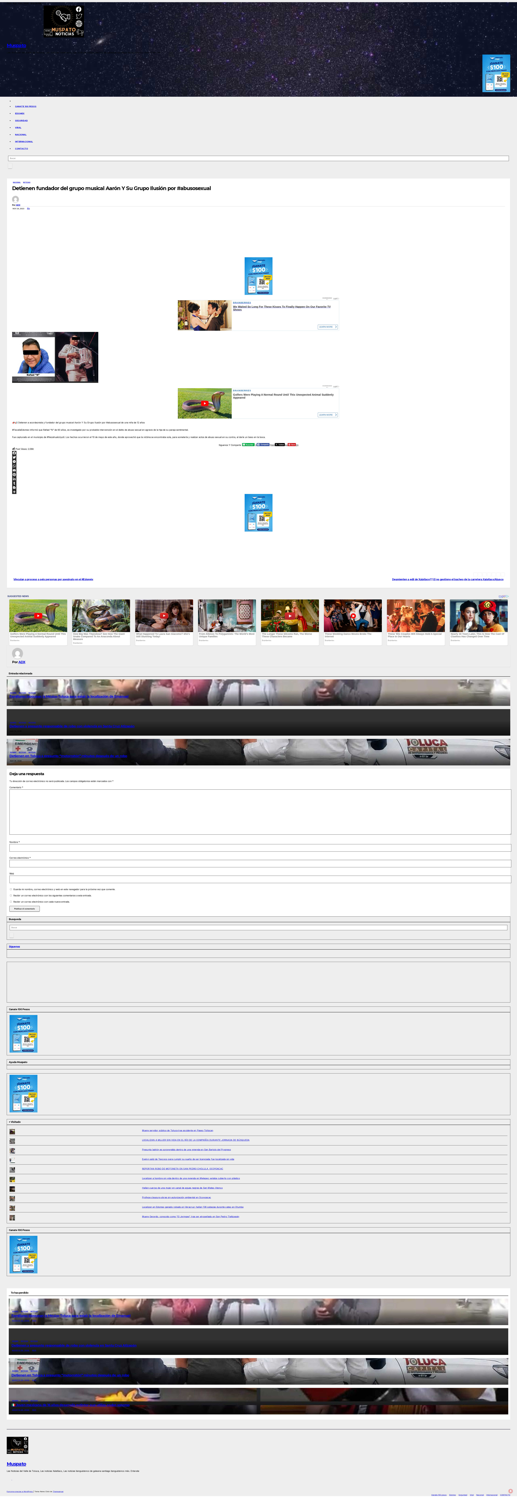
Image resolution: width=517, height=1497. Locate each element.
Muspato (16, 45)
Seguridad (21, 120)
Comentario (16, 787)
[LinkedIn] (258, 479)
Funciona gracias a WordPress (20, 1491)
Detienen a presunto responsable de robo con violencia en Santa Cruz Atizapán (72, 726)
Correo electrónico (20, 857)
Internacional (24, 141)
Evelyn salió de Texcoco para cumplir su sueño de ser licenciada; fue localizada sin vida (188, 1159)
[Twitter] (258, 457)
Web (11, 873)
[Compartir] (258, 492)
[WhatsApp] (258, 466)
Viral (18, 127)
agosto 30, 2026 (21, 1321)
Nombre (14, 842)
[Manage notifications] (511, 1491)
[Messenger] (258, 461)
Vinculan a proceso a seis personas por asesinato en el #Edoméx (53, 579)
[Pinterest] (258, 474)
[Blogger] (258, 487)
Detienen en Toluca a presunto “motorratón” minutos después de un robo (68, 756)
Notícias (32, 693)
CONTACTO (21, 148)
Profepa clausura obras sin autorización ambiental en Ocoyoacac (176, 1197)
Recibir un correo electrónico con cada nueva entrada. (41, 901)
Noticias (26, 182)
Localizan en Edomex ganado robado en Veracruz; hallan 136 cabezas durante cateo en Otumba (193, 1207)
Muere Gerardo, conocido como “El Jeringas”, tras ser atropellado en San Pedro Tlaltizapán (190, 1216)
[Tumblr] (258, 483)
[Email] (258, 470)
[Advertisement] (93, 237)
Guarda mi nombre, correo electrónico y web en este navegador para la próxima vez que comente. (64, 889)
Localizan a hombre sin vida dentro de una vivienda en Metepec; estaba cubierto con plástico (191, 1178)
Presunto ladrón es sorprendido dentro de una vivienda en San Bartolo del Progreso (186, 1149)
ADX (18, 205)
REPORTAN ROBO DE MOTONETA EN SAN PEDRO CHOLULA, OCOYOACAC (182, 1168)
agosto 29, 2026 (21, 1350)
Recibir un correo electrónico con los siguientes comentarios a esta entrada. (52, 895)
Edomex (19, 113)
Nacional (21, 134)
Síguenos (14, 946)
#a (28, 208)
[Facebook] (258, 453)
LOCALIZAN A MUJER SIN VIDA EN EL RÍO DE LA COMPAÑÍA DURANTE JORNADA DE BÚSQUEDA (196, 1140)
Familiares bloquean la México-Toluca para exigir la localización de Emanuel (68, 696)
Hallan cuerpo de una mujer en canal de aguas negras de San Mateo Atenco (182, 1188)
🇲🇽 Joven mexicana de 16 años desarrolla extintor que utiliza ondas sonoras (70, 1405)
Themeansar (58, 1491)
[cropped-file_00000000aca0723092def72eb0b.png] (258, 312)
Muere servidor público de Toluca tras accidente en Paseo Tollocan (177, 1130)
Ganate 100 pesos (25, 106)
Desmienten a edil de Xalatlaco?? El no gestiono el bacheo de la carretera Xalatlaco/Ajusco (448, 579)
